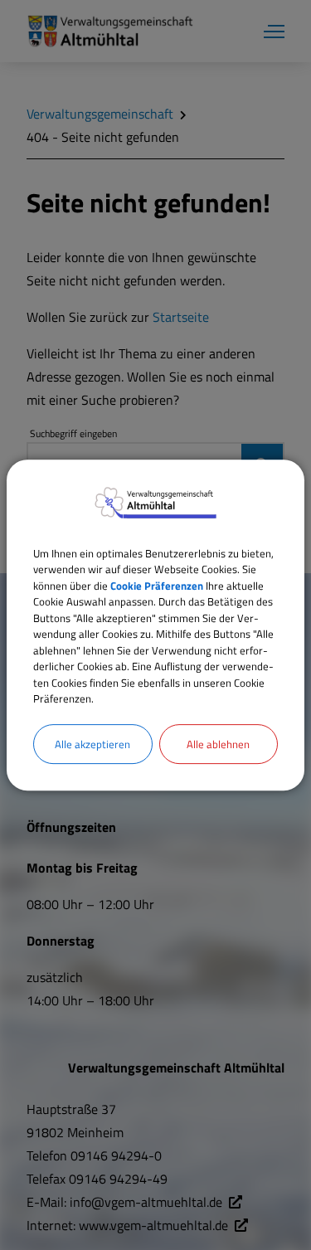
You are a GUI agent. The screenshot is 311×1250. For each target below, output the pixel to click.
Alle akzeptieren (92, 744)
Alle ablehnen (218, 744)
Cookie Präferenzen (156, 585)
